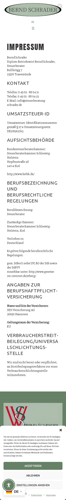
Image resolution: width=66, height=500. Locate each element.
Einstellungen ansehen (33, 485)
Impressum (51, 495)
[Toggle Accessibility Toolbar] (9, 485)
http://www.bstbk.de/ (20, 174)
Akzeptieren (33, 466)
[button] (60, 430)
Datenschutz (36, 495)
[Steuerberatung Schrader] (33, 9)
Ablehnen (33, 475)
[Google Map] (32, 22)
